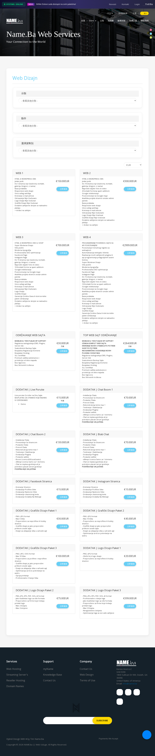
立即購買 (63, 189)
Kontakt (125, 4)
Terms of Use (87, 680)
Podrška (149, 4)
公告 (102, 20)
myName (48, 669)
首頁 (83, 20)
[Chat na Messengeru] (146, 734)
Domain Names (15, 686)
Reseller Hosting (15, 680)
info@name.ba (130, 683)
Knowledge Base (52, 674)
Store (92, 20)
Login (137, 4)
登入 (145, 13)
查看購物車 (122, 13)
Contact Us (49, 680)
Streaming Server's (17, 674)
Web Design (87, 674)
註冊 (134, 13)
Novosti (112, 4)
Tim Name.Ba (37, 739)
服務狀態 (121, 20)
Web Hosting (13, 669)
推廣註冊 (133, 20)
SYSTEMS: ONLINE (14, 4)
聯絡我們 (145, 20)
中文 (109, 13)
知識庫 (111, 20)
